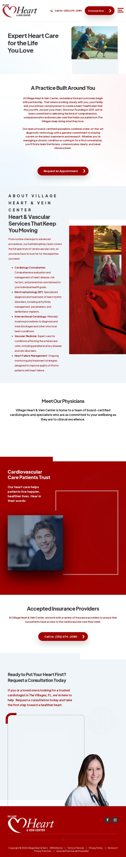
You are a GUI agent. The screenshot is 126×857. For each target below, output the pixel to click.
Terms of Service (75, 847)
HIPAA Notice (56, 847)
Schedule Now (96, 10)
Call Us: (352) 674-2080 (68, 10)
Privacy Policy (96, 847)
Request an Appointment (61, 171)
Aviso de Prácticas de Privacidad (72, 850)
